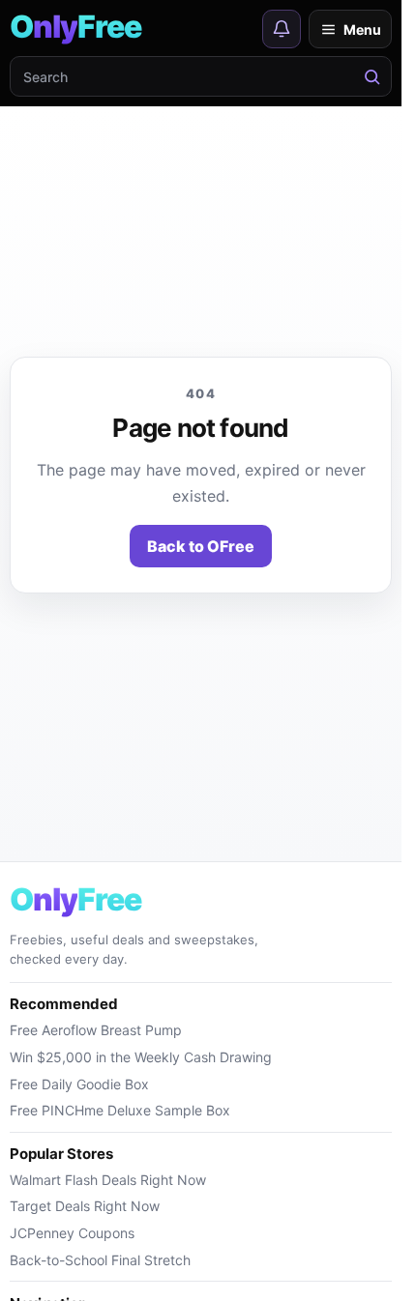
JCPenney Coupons (72, 1233)
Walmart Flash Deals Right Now (108, 1179)
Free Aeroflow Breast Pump (96, 1030)
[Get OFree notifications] (281, 29)
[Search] (371, 76)
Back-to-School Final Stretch (100, 1260)
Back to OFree (200, 546)
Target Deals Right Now (85, 1206)
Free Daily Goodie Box (79, 1084)
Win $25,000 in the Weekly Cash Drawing (141, 1057)
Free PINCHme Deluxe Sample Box (120, 1110)
